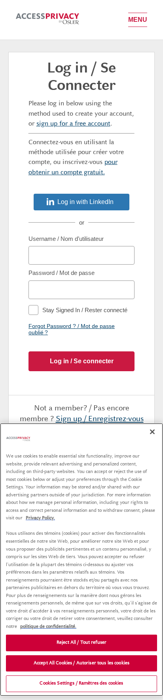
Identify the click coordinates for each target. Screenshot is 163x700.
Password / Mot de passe (61, 272)
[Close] (152, 432)
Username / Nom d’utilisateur (66, 238)
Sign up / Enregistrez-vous (100, 419)
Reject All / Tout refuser (81, 642)
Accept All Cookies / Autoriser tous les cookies (81, 663)
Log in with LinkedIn (85, 201)
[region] (81, 559)
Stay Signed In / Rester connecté (84, 310)
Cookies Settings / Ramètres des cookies (81, 683)
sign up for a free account (73, 124)
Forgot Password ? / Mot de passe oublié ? (71, 329)
